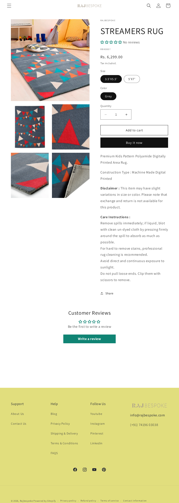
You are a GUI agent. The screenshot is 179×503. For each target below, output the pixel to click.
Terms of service (109, 500)
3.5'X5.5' (111, 79)
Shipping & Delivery (64, 433)
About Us (17, 414)
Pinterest (96, 433)
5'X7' (131, 79)
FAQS (54, 453)
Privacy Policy (60, 424)
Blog (54, 414)
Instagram (97, 424)
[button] (9, 5)
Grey (108, 96)
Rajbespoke (26, 500)
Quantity (105, 106)
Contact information (135, 500)
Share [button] (109, 293)
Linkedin (96, 443)
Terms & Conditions (64, 443)
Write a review (89, 338)
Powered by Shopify (44, 500)
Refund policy (88, 500)
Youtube (96, 414)
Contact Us (18, 424)
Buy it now (134, 143)
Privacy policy (68, 500)
